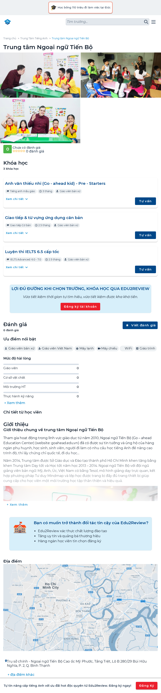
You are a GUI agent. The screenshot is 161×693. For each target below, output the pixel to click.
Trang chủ (9, 38)
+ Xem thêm (14, 403)
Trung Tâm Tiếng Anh (34, 38)
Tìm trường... (77, 22)
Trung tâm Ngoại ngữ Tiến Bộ (70, 38)
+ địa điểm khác (21, 675)
